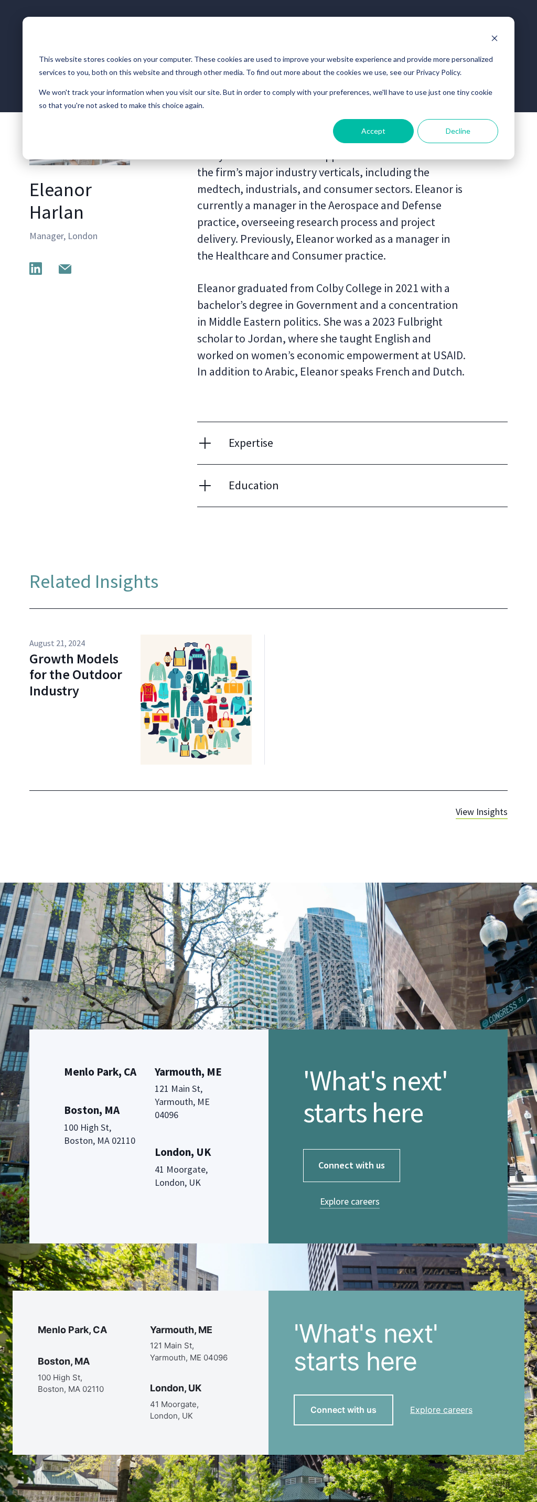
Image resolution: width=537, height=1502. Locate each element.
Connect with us (351, 1165)
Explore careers (350, 1201)
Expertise (251, 442)
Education (254, 485)
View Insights (482, 812)
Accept (373, 130)
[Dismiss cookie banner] (494, 39)
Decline (458, 130)
